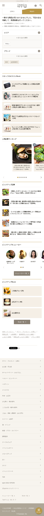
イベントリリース (7, 471)
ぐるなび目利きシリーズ (19, 508)
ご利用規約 (31, 508)
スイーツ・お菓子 (7, 419)
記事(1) (12, 11)
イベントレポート (7, 448)
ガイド (4, 465)
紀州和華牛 (14, 62)
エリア (6, 33)
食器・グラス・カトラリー (10, 430)
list (19, 348)
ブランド (7, 51)
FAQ (12, 511)
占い (3, 459)
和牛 (6, 62)
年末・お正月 (6, 396)
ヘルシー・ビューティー (9, 378)
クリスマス (5, 390)
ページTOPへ (22, 342)
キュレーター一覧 (7, 496)
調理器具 (5, 436)
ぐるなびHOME (6, 508)
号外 (3, 477)
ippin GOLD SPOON (8, 483)
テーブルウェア (7, 442)
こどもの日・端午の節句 (9, 407)
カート (35, 5)
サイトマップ (6, 511)
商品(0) (32, 11)
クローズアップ (7, 454)
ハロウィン (5, 384)
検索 (40, 5)
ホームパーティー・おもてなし (11, 372)
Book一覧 (25, 496)
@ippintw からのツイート (10, 488)
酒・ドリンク (6, 425)
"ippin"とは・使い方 (8, 500)
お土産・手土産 (7, 367)
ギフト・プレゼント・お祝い (11, 361)
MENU (3, 5)
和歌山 (7, 44)
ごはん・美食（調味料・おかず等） (13, 413)
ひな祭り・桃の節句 (8, 401)
